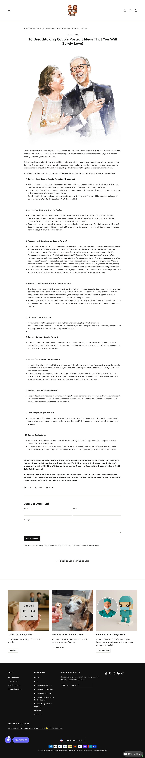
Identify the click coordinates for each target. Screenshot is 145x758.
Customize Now (59, 648)
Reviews (37, 710)
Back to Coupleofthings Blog (74, 560)
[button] (8, 740)
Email (75, 508)
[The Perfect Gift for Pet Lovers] (72, 610)
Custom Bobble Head (43, 685)
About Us (38, 714)
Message (27, 520)
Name (26, 508)
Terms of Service (87, 545)
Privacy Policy (71, 545)
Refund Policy (13, 677)
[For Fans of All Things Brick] (116, 610)
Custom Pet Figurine (42, 693)
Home (26, 28)
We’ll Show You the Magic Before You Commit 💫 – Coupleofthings (35, 728)
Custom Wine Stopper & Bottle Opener (44, 698)
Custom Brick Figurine (43, 689)
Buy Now (13, 650)
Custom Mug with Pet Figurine (43, 705)
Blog (36, 681)
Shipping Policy (14, 685)
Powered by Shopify (100, 750)
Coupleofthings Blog (36, 28)
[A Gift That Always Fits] (28, 610)
